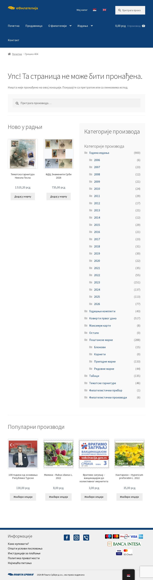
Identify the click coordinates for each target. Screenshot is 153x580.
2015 (97, 225)
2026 (97, 304)
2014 (97, 217)
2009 (97, 181)
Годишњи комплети (102, 311)
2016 (97, 232)
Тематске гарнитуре (102, 383)
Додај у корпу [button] (22, 196)
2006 (97, 160)
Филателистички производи (108, 397)
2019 (97, 253)
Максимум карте (100, 325)
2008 (97, 174)
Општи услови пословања (25, 548)
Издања (82, 26)
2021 (97, 268)
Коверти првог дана (102, 318)
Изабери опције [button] (23, 496)
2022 (97, 275)
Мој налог (82, 10)
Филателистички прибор (105, 390)
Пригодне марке (105, 361)
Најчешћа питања (20, 563)
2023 (97, 282)
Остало (94, 333)
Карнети (100, 354)
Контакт (13, 40)
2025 (97, 296)
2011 (97, 196)
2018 (97, 246)
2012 (97, 203)
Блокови (100, 347)
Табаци (94, 376)
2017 (97, 239)
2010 (97, 188)
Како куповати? (18, 544)
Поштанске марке (101, 340)
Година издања (99, 153)
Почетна (13, 26)
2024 (97, 289)
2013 (97, 210)
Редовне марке (104, 369)
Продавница (33, 26)
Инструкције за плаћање (24, 553)
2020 (97, 261)
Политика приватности (24, 558)
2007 (97, 167)
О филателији (57, 26)
